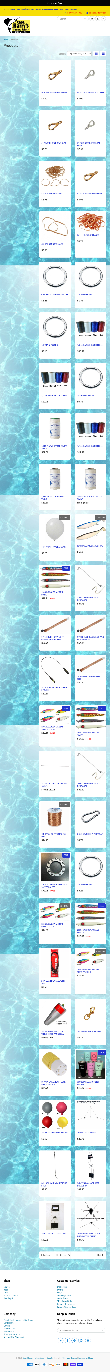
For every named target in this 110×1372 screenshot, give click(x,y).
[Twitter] (60, 1340)
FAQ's (59, 1292)
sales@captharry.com (97, 13)
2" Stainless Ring (85, 885)
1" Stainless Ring (85, 295)
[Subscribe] (103, 1330)
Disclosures (62, 1287)
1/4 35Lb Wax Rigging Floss (90, 446)
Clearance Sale (55, 3)
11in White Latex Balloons (53, 547)
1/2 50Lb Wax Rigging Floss (90, 345)
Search (7, 1287)
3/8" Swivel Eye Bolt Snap (89, 1031)
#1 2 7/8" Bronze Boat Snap (53, 143)
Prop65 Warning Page (66, 1307)
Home (6, 39)
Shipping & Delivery (65, 1301)
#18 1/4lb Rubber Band (51, 194)
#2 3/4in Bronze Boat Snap (89, 194)
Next (99, 1255)
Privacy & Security (12, 1334)
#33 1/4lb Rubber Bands (52, 244)
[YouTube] (88, 1340)
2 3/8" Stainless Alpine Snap (90, 834)
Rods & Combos (11, 1295)
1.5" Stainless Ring (49, 345)
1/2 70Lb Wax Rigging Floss (54, 396)
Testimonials (9, 1331)
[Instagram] (81, 1340)
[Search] (85, 19)
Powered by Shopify (86, 1358)
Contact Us (8, 1323)
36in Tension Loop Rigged (53, 1234)
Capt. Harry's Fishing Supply (34, 1358)
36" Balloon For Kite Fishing (54, 1133)
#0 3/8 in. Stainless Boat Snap (90, 93)
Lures (6, 1292)
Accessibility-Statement (14, 1337)
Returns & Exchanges (66, 1304)
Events (60, 1289)
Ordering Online (64, 1295)
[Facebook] (67, 1340)
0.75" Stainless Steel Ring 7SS (54, 295)
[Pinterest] (74, 1340)
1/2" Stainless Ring (86, 396)
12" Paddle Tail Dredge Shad (90, 546)
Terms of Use (9, 1328)
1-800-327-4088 (74, 13)
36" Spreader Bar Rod (87, 1133)
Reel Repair (8, 1298)
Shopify (50, 1358)
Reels (6, 1289)
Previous (46, 1255)
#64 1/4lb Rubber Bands (88, 235)
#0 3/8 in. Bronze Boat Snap (54, 93)
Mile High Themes (69, 1358)
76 (68, 1255)
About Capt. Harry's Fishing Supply (19, 1320)
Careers (7, 1326)
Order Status (62, 1298)
